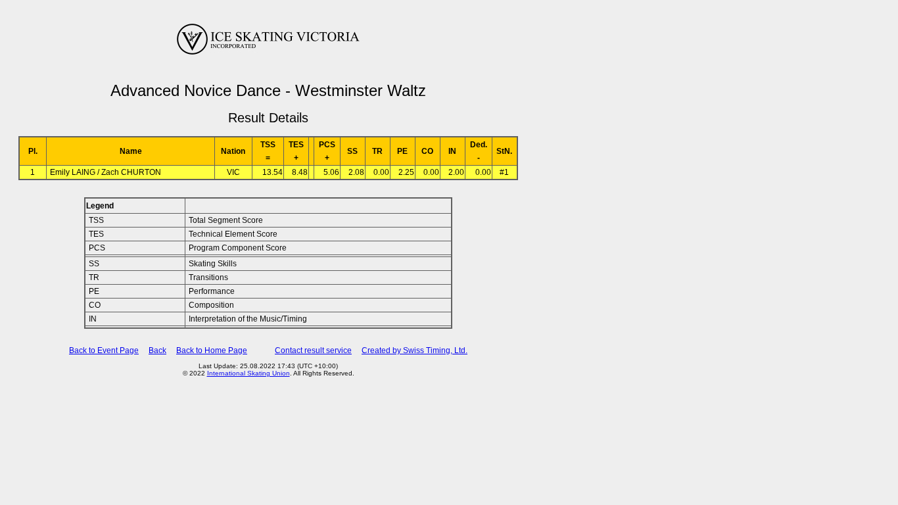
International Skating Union (248, 373)
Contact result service (313, 350)
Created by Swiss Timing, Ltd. (414, 350)
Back (157, 350)
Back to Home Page (211, 350)
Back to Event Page (104, 350)
